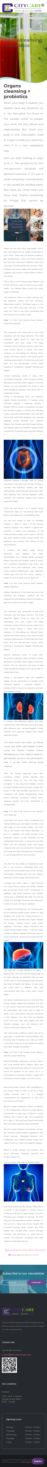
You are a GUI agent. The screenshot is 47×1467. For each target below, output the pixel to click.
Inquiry (38, 1461)
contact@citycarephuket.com (16, 1354)
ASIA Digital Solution (29, 1462)
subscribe (36, 1282)
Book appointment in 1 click (24, 1255)
